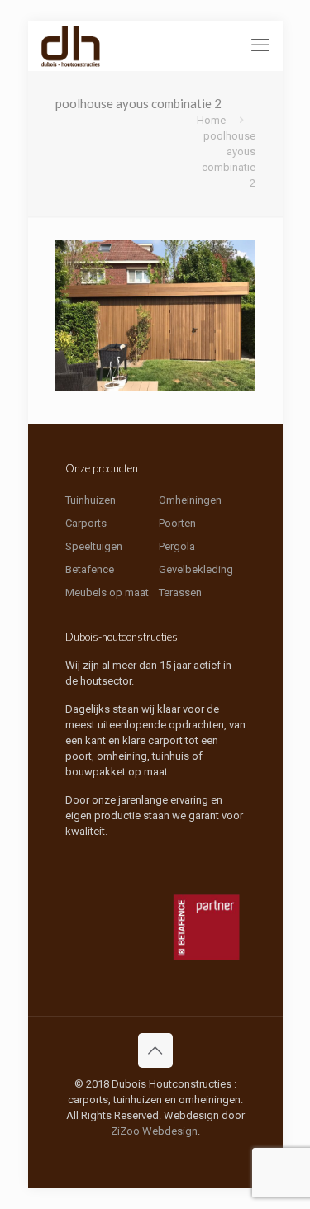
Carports (86, 523)
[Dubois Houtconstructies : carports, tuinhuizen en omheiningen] (71, 45)
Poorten (177, 523)
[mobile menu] (260, 45)
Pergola (177, 546)
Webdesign (170, 1131)
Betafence (89, 569)
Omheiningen (190, 500)
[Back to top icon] (155, 1050)
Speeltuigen (93, 546)
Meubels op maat (107, 592)
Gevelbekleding (196, 569)
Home (211, 120)
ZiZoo (125, 1131)
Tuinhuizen (90, 500)
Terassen (180, 592)
